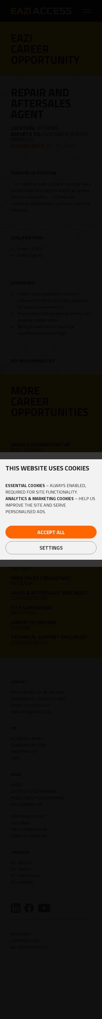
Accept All (51, 532)
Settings (51, 548)
